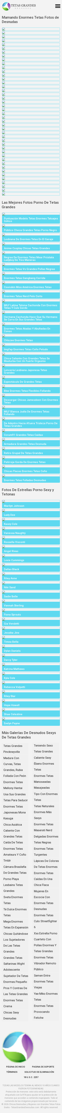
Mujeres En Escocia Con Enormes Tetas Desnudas (43, 900)
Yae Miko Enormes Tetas (46, 996)
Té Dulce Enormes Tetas (15, 912)
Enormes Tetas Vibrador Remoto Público (45, 963)
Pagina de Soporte (43, 1066)
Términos (11, 1072)
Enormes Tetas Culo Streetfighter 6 (45, 921)
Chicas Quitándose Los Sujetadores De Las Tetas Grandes (15, 942)
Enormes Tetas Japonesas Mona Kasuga (14, 812)
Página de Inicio (15, 1066)
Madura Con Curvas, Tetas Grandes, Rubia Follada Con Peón (14, 767)
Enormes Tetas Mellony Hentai (13, 785)
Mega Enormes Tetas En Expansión (15, 924)
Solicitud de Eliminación (39, 1072)
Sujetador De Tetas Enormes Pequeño (15, 979)
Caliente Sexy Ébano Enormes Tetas (44, 763)
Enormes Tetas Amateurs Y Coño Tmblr (14, 854)
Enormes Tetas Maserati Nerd (43, 827)
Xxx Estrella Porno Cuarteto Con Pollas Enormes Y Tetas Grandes (45, 942)
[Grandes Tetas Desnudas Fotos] (19, 6)
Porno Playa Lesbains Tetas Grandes (13, 885)
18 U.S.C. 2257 (31, 1077)
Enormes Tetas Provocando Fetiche (43, 1011)
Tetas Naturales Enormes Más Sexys (44, 812)
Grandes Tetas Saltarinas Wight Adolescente (14, 963)
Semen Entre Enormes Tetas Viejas (43, 981)
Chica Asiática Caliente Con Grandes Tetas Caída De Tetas (13, 833)
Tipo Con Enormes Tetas (46, 797)
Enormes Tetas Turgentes (43, 851)
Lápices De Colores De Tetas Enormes (46, 864)
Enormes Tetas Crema (13, 1003)
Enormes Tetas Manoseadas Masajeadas (43, 781)
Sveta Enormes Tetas (13, 900)
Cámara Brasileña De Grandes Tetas (15, 869)
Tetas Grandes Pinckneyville (12, 749)
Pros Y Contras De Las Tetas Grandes (15, 991)
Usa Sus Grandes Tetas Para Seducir (15, 797)
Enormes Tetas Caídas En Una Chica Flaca (43, 879)
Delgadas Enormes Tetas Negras (46, 839)
